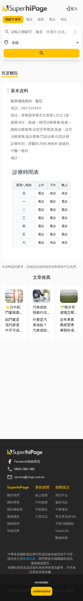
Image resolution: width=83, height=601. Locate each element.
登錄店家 (13, 531)
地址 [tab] (64, 19)
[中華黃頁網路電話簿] (25, 8)
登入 (71, 9)
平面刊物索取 (64, 524)
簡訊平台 (61, 495)
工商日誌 (41, 516)
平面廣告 (41, 509)
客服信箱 (29, 559)
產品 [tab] (52, 19)
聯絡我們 (13, 524)
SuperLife (62, 531)
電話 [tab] (29, 19)
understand (41, 591)
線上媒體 (41, 495)
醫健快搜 (61, 538)
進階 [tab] (41, 19)
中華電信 (61, 509)
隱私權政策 (15, 509)
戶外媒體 (41, 502)
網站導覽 (13, 502)
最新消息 (61, 502)
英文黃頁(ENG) (65, 516)
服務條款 (13, 516)
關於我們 (13, 495)
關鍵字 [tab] (13, 19)
